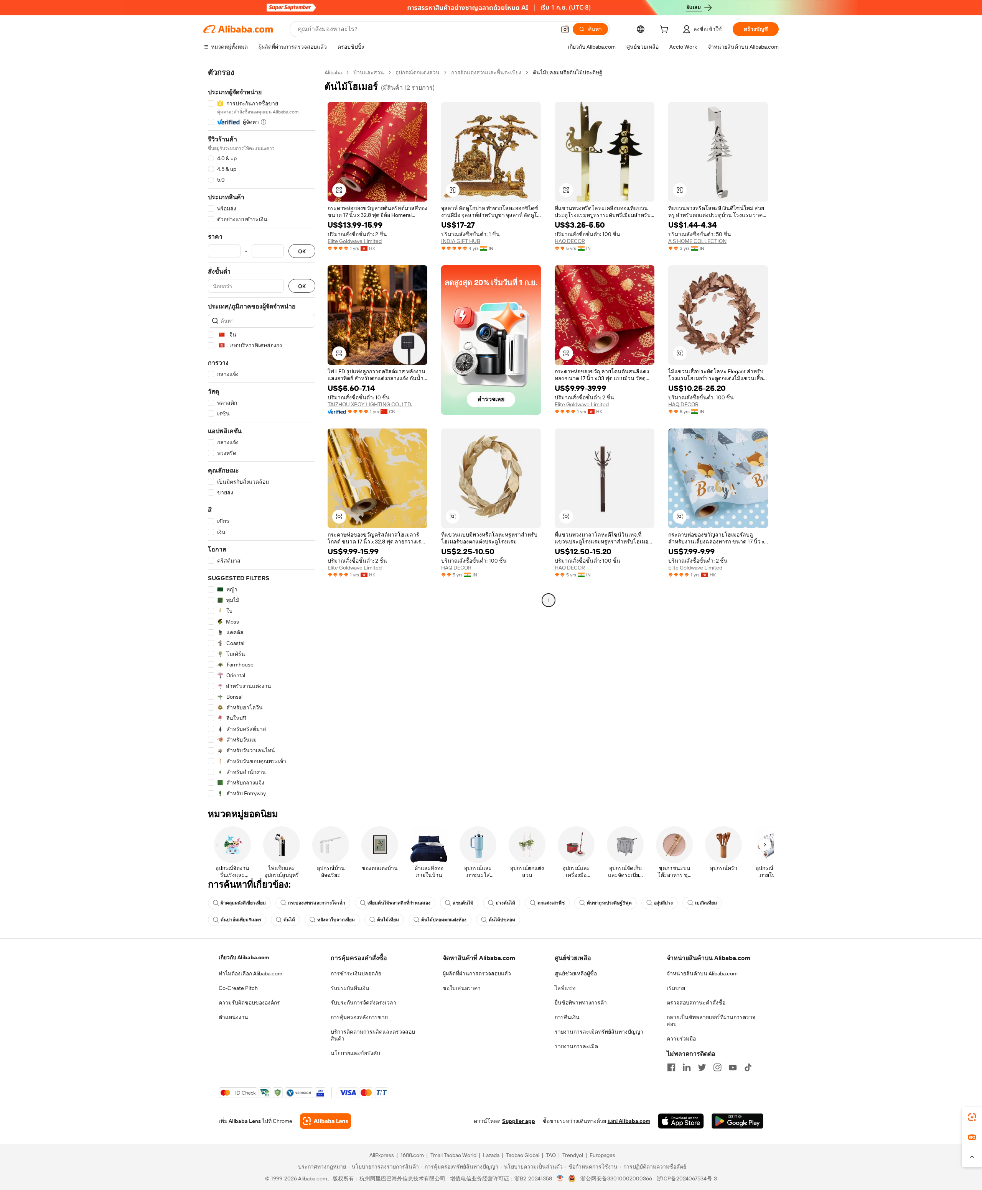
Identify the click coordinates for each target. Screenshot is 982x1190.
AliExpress (381, 1155)
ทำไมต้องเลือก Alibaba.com (250, 973)
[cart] (665, 30)
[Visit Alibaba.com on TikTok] (748, 1067)
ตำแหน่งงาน (233, 1017)
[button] (565, 29)
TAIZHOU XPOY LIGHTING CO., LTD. (370, 404)
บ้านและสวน (368, 72)
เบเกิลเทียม (706, 903)
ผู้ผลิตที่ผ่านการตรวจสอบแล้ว (477, 973)
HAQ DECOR (570, 241)
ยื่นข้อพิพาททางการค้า (581, 1003)
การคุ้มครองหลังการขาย (359, 1017)
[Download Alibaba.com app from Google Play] (737, 1121)
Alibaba (333, 72)
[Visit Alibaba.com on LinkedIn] (686, 1067)
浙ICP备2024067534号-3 (687, 1178)
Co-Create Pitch (238, 988)
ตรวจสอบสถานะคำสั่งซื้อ (696, 1003)
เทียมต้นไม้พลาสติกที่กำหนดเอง (398, 903)
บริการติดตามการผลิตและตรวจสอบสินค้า (373, 1035)
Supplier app (518, 1121)
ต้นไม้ (289, 919)
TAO (551, 1155)
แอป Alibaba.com (629, 1121)
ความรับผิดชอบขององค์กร (249, 1003)
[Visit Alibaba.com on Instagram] (717, 1067)
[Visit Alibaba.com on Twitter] (702, 1067)
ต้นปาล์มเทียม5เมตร (241, 919)
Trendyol (572, 1155)
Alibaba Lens (245, 1121)
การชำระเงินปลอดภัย (356, 973)
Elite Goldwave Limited (355, 241)
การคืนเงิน (567, 1017)
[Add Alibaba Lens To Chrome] (325, 1121)
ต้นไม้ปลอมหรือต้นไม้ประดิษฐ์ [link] (567, 72)
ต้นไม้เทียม (388, 919)
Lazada (491, 1155)
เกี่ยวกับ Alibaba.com (244, 957)
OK (302, 251)
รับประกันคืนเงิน (350, 988)
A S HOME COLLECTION (697, 241)
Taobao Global (522, 1155)
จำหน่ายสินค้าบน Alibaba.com (702, 973)
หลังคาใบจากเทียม (336, 919)
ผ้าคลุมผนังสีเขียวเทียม (243, 903)
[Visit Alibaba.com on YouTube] (732, 1067)
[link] (972, 1117)
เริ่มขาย (676, 988)
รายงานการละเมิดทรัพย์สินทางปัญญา (599, 1032)
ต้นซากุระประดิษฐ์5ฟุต (609, 903)
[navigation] (261, 433)
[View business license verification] (560, 1178)
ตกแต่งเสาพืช (551, 903)
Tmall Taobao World (453, 1155)
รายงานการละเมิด (576, 1046)
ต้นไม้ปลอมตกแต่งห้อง (443, 919)
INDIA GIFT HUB (460, 241)
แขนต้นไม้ (463, 903)
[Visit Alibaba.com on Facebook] (671, 1067)
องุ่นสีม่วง (663, 903)
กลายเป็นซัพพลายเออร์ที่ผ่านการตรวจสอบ (711, 1020)
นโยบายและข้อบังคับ (355, 1053)
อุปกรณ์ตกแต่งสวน (417, 72)
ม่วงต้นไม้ (505, 903)
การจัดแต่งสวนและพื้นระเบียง (486, 72)
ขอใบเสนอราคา (462, 988)
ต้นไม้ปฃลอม (502, 919)
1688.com (412, 1155)
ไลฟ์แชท (565, 988)
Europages (602, 1155)
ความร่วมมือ (681, 1039)
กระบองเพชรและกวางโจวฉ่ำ (316, 903)
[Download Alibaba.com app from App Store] (681, 1121)
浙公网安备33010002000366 (616, 1178)
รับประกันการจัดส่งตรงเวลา (363, 1003)
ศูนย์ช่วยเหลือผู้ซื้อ (576, 973)
